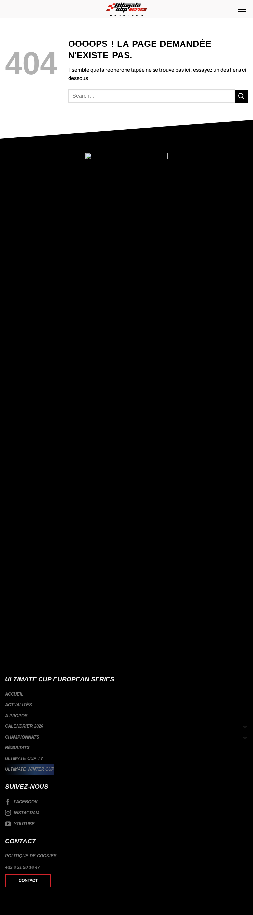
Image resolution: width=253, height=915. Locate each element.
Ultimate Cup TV (24, 758)
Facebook (25, 801)
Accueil (14, 694)
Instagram (26, 812)
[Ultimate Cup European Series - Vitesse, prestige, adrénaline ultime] (126, 9)
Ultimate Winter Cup (29, 769)
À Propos (16, 715)
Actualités (18, 704)
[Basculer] (245, 726)
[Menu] (242, 10)
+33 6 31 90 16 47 (22, 867)
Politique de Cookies (31, 855)
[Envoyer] (241, 96)
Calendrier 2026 (24, 726)
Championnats (22, 737)
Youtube (24, 823)
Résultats (17, 747)
